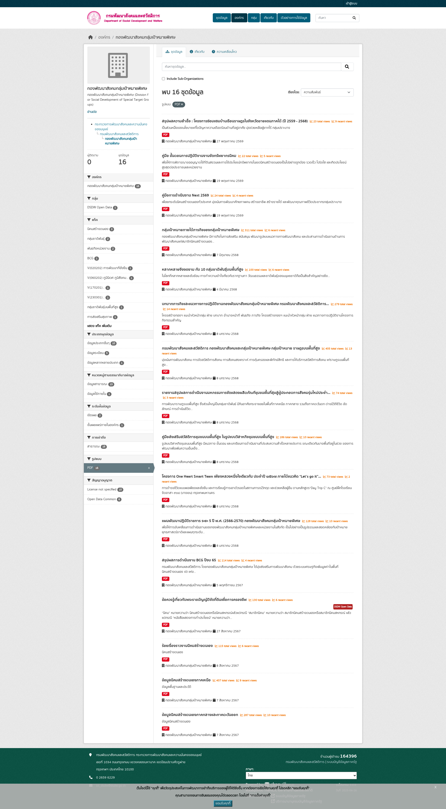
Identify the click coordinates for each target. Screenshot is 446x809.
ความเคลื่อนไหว (226, 52)
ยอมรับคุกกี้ (223, 803)
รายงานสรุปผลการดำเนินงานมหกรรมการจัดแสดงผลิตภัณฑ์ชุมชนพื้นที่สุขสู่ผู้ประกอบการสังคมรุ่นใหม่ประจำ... (246, 393)
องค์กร (239, 18)
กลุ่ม (254, 18)
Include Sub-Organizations (184, 79)
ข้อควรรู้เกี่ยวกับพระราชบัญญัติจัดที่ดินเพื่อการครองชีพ (205, 600)
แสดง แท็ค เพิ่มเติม (99, 326)
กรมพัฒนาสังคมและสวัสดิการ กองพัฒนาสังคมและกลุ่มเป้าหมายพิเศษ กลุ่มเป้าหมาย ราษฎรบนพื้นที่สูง (241, 348)
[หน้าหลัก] (90, 37)
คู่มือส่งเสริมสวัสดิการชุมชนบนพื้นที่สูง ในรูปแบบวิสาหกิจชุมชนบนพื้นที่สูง (218, 437)
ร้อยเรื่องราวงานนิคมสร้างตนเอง (188, 646)
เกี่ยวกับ (269, 18)
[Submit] (355, 18)
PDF (165, 135)
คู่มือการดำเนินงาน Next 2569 (186, 195)
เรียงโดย (293, 92)
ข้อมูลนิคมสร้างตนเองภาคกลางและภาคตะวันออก (200, 715)
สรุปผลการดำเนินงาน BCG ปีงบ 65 (189, 560)
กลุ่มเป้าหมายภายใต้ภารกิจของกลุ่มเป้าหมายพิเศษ (201, 230)
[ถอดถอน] (182, 105)
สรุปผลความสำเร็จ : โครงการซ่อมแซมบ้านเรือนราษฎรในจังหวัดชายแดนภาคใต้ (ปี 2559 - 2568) (235, 121)
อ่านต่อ (92, 112)
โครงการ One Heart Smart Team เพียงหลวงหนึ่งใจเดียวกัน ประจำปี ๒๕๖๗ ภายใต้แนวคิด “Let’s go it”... (242, 476)
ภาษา (249, 769)
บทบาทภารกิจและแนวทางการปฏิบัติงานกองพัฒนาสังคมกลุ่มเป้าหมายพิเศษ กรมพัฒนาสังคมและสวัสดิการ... (246, 304)
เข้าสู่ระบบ (351, 3)
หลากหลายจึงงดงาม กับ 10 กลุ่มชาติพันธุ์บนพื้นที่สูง (203, 269)
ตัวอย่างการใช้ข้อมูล (294, 18)
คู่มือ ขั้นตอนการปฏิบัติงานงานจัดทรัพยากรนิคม (199, 156)
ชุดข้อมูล (221, 18)
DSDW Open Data (343, 606)
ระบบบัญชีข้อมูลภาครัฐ (342, 762)
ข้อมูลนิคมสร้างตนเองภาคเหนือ (187, 680)
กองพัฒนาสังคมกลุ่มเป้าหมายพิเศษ (145, 37)
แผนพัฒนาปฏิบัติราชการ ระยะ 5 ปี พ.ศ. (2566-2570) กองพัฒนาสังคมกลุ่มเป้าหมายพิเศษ (231, 521)
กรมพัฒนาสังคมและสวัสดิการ (119, 134)
